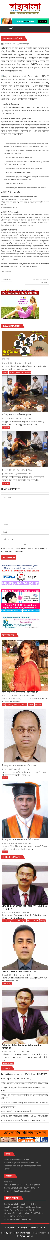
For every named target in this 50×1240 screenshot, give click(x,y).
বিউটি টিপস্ (24, 704)
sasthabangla (24, 44)
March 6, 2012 (8, 843)
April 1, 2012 (8, 769)
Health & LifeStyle (19, 921)
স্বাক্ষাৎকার (31, 704)
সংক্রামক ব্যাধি (7, 271)
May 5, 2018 (8, 975)
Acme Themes (26, 1236)
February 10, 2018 (10, 695)
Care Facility (7, 921)
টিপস (4, 704)
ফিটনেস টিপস (17, 704)
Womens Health (32, 921)
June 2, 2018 (8, 912)
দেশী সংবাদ (5, 372)
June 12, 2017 (8, 363)
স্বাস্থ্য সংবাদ (28, 372)
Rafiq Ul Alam (25, 695)
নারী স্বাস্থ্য (42, 921)
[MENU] (11, 29)
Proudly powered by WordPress (15, 1232)
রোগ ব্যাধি (12, 372)
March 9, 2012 (8, 418)
